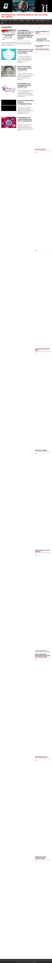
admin (28, 40)
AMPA (48, 20)
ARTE (10, 20)
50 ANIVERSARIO (4, 20)
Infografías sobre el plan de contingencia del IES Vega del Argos (25, 51)
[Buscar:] (43, 28)
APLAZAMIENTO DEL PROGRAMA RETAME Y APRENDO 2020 (24, 85)
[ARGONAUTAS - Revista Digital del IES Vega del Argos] (26, 11)
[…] (14, 45)
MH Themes (34, 961)
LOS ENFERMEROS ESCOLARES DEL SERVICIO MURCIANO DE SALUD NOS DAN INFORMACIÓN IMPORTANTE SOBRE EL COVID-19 (25, 35)
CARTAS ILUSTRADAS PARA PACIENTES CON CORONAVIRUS (24, 68)
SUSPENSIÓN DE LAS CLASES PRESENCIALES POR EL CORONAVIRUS (24, 119)
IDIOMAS (28, 20)
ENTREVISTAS (21, 20)
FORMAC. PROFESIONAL (40, 20)
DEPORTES (15, 20)
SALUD (2, 23)
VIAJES (33, 20)
